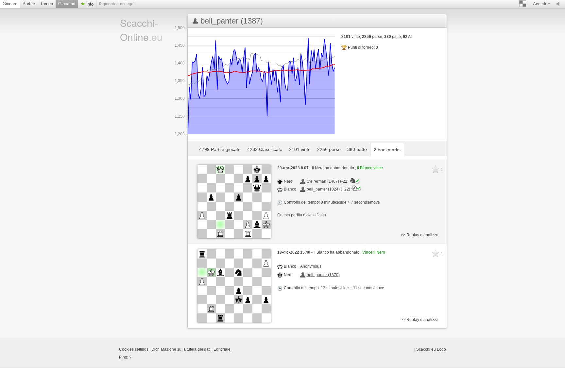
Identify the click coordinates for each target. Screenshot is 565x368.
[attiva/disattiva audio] (559, 4)
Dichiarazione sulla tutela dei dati (181, 349)
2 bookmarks (387, 149)
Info (89, 4)
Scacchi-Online (141, 30)
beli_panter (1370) (323, 275)
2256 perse (329, 149)
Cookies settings (133, 349)
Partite (29, 3)
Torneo (46, 3)
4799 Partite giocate (220, 149)
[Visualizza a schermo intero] (234, 201)
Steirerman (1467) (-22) (328, 181)
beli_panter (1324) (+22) (328, 189)
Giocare (10, 3)
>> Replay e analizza (419, 235)
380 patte (357, 149)
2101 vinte (300, 149)
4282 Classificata (264, 149)
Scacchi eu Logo (431, 349)
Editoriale (222, 349)
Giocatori (66, 3)
